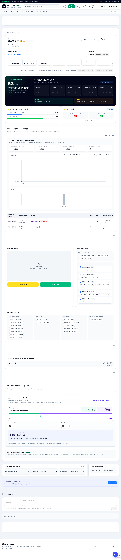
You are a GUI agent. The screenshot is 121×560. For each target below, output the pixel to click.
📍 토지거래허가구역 (114, 1)
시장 (79, 6)
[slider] (40, 415)
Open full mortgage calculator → (103, 400)
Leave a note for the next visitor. (103, 470)
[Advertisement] (59, 21)
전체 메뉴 (93, 6)
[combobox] (101, 6)
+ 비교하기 (85, 39)
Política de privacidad (95, 546)
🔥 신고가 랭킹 (103, 1)
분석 (85, 6)
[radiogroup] (98, 54)
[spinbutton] (12, 426)
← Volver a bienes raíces (12, 32)
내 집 (65, 6)
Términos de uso (82, 546)
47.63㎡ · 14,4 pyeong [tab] (14, 54)
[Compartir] (115, 554)
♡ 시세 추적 (94, 39)
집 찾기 (72, 6)
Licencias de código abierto (111, 546)
